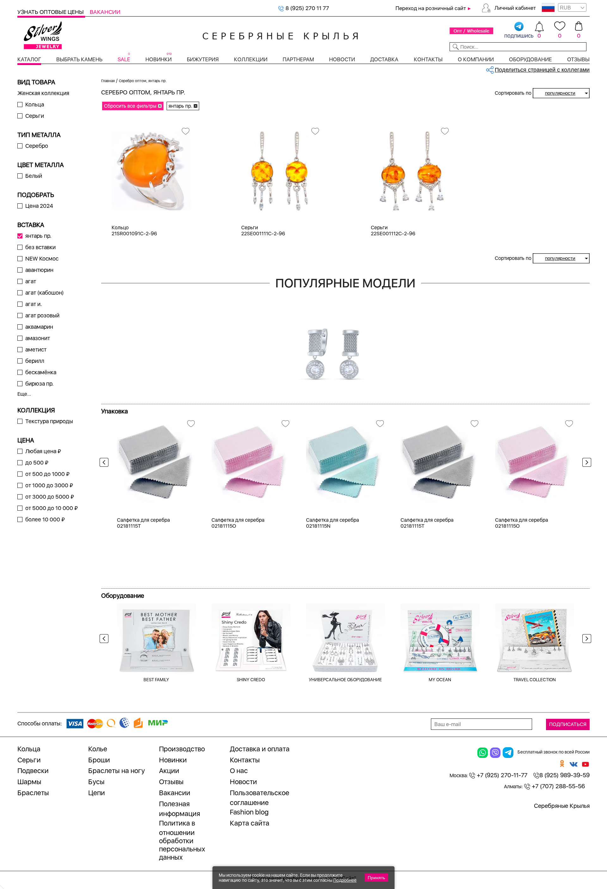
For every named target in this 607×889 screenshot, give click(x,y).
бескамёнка (40, 372)
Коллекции (250, 59)
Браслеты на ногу (116, 770)
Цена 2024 (39, 205)
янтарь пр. (38, 235)
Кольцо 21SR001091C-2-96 (134, 231)
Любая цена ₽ (43, 451)
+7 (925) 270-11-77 (501, 775)
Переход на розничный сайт (430, 8)
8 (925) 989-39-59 (564, 775)
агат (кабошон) (44, 292)
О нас (239, 770)
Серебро (36, 145)
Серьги (34, 115)
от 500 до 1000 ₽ (47, 474)
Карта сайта (249, 823)
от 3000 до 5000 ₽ (49, 496)
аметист (35, 349)
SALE (124, 59)
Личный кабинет (515, 8)
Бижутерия (203, 59)
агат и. (33, 304)
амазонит (37, 338)
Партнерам (298, 59)
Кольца (34, 104)
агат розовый (42, 315)
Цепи (96, 793)
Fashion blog (249, 812)
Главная (108, 81)
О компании (476, 59)
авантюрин (39, 270)
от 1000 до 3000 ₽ (49, 485)
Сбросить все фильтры (130, 106)
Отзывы (578, 59)
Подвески (33, 770)
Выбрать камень (79, 59)
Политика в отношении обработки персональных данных (182, 840)
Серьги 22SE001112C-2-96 (393, 231)
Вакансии (105, 12)
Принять (376, 877)
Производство (182, 749)
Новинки (158, 59)
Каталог (29, 59)
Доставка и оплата (260, 749)
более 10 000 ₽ (45, 519)
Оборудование (530, 59)
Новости (342, 59)
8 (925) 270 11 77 (306, 8)
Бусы (96, 782)
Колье (97, 749)
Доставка (384, 59)
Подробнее (345, 880)
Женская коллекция (43, 93)
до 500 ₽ (36, 462)
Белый (33, 175)
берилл (34, 360)
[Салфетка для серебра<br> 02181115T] (156, 461)
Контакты (428, 59)
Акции (169, 770)
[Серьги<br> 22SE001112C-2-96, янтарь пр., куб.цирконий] (410, 168)
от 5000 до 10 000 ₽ (51, 508)
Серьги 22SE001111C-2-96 (263, 231)
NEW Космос (41, 258)
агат (30, 281)
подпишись (519, 35)
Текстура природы (49, 421)
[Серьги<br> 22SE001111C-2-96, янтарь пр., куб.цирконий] (280, 168)
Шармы (29, 782)
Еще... (24, 394)
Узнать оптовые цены (51, 12)
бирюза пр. (39, 383)
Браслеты (33, 793)
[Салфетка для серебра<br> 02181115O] (251, 461)
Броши (99, 760)
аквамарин (39, 326)
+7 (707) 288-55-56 (557, 786)
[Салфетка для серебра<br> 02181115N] (345, 461)
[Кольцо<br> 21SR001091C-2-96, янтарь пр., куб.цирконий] (151, 168)
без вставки (40, 247)
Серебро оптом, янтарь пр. (143, 81)
